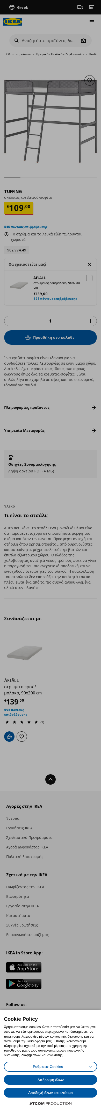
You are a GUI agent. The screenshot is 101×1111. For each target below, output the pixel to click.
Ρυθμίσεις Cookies (48, 1066)
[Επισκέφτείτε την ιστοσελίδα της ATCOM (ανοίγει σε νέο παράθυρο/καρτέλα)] (50, 1103)
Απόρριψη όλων (51, 1080)
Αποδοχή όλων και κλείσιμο (50, 1093)
